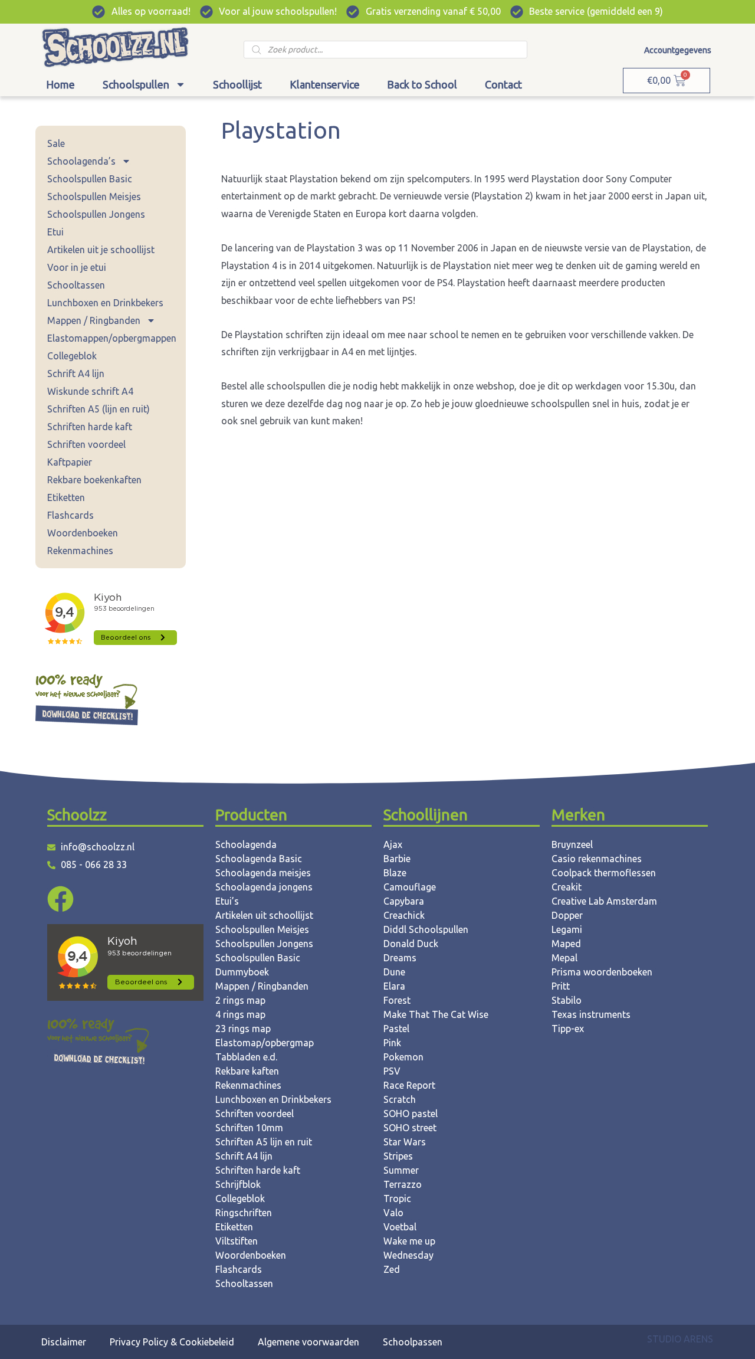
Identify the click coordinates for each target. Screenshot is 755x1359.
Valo (393, 1212)
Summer (401, 1170)
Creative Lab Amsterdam (604, 901)
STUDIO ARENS (680, 1339)
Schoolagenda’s (81, 161)
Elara (394, 986)
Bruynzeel (572, 844)
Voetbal (399, 1227)
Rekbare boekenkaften (94, 479)
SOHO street (409, 1127)
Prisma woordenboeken (602, 972)
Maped (566, 943)
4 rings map (240, 1014)
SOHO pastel (410, 1113)
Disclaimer (63, 1342)
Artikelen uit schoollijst (264, 915)
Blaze (394, 872)
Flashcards (70, 515)
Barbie (397, 858)
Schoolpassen (412, 1342)
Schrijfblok (238, 1184)
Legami (567, 929)
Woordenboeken (82, 533)
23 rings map (243, 1028)
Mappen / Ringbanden (93, 320)
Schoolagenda (246, 844)
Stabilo (567, 1000)
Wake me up (409, 1241)
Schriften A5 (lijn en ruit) (98, 409)
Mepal (564, 957)
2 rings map (240, 1000)
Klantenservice (325, 84)
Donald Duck (410, 943)
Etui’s (227, 901)
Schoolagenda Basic (258, 858)
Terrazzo (402, 1184)
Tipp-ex (568, 1028)
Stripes (398, 1156)
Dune (394, 972)
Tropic (397, 1198)
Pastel (396, 1028)
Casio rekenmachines (597, 858)
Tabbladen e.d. (246, 1057)
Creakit (567, 887)
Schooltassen (76, 285)
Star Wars (404, 1142)
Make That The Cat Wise (435, 1014)
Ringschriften (243, 1212)
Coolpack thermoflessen (604, 872)
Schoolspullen (136, 84)
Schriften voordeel (86, 444)
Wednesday (408, 1255)
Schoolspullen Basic (89, 178)
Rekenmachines (80, 550)
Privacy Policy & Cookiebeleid (172, 1342)
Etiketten (66, 497)
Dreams (399, 957)
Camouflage (409, 887)
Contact (503, 84)
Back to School (422, 84)
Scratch (399, 1099)
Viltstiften (236, 1241)
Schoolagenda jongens (264, 887)
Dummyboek (242, 972)
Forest (397, 1000)
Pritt (561, 986)
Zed (391, 1269)
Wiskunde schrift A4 (90, 391)
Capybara (403, 901)
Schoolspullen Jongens (96, 214)
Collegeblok (72, 356)
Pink (392, 1042)
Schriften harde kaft (89, 426)
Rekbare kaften (247, 1071)
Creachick (404, 915)
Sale (56, 143)
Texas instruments (591, 1014)
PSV (392, 1071)
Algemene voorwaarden (308, 1342)
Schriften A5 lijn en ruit (263, 1142)
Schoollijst (237, 84)
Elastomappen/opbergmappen (111, 338)
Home (60, 84)
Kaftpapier (69, 462)
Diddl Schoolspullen (425, 929)
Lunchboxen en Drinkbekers (105, 302)
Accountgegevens (677, 50)
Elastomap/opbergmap (264, 1042)
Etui (55, 232)
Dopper (567, 915)
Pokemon (403, 1057)
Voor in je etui (76, 267)
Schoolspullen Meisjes (94, 196)
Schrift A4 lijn (75, 373)
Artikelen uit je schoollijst (101, 249)
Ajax (392, 844)
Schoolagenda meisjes (263, 872)
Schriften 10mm (249, 1127)
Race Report (409, 1085)
